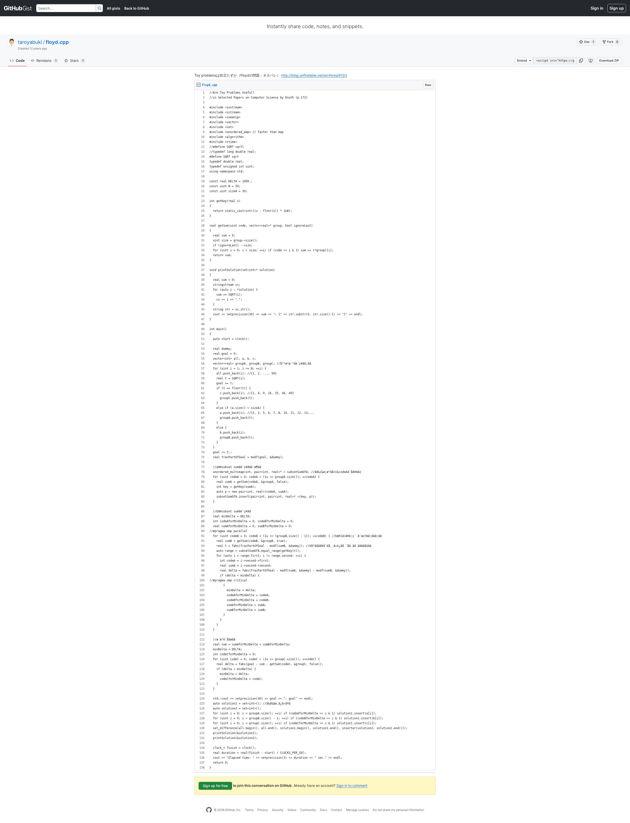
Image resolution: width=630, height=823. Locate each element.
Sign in (597, 8)
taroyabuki (30, 42)
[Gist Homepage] (18, 8)
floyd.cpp (57, 42)
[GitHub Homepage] (209, 810)
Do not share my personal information (398, 810)
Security (278, 810)
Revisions (46, 60)
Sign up (617, 8)
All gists (113, 8)
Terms (249, 810)
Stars (77, 60)
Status (291, 810)
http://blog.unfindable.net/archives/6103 (314, 75)
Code (20, 60)
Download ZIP (609, 60)
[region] (315, 430)
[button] (581, 60)
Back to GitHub (136, 8)
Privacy (262, 810)
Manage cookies (357, 810)
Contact (336, 810)
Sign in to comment (351, 785)
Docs (323, 810)
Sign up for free (215, 786)
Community (308, 810)
